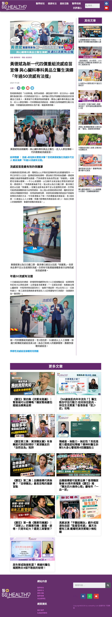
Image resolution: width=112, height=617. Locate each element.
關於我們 (40, 610)
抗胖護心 (77, 8)
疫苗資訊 (29, 57)
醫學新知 (40, 3)
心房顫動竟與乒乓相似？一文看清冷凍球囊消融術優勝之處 (89, 41)
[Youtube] (106, 8)
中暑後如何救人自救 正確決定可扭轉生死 (90, 149)
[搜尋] (108, 585)
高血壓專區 (41, 598)
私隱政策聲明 (42, 613)
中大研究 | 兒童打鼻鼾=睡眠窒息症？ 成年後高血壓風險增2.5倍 (90, 106)
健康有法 (52, 3)
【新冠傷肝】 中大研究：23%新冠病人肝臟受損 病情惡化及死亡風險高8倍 (90, 63)
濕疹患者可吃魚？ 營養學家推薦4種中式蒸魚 (90, 169)
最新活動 (64, 3)
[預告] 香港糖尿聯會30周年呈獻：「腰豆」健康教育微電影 (90, 128)
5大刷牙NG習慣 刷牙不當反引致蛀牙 (90, 84)
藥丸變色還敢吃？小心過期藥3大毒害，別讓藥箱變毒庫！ (89, 190)
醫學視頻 (76, 3)
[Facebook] (106, 3)
